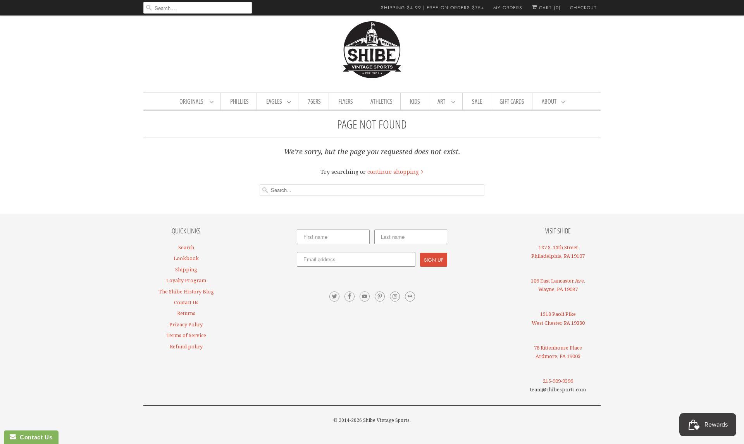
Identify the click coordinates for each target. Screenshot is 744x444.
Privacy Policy (186, 324)
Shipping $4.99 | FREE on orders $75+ (432, 7)
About (550, 101)
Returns (186, 313)
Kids (415, 101)
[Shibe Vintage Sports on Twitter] (334, 296)
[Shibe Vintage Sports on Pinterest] (380, 296)
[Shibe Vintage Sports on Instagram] (395, 296)
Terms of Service (186, 335)
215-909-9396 (558, 380)
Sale (477, 101)
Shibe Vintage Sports (386, 420)
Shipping (186, 269)
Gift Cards (511, 101)
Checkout (583, 7)
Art (442, 101)
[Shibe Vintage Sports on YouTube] (365, 296)
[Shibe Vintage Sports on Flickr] (410, 296)
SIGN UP (433, 259)
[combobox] (197, 8)
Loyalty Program (186, 280)
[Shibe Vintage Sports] (372, 52)
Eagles (274, 101)
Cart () (549, 7)
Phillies (239, 101)
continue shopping (393, 171)
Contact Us (186, 302)
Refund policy (186, 346)
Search (186, 247)
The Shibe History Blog (186, 291)
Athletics (381, 101)
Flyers (345, 101)
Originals (192, 101)
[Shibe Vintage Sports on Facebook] (349, 296)
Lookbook (186, 258)
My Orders (507, 7)
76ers (314, 101)
